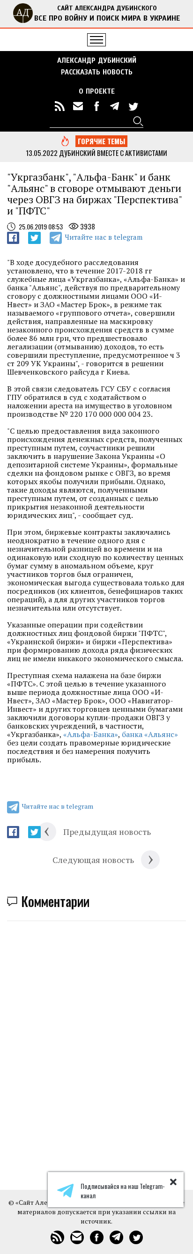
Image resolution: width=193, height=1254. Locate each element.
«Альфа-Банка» (90, 734)
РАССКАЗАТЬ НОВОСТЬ (97, 72)
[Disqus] (96, 1047)
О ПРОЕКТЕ (97, 91)
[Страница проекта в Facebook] (96, 106)
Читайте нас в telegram (103, 237)
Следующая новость (93, 859)
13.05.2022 (42, 153)
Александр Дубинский (96, 60)
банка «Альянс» (150, 734)
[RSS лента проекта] (60, 106)
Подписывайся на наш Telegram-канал (123, 1190)
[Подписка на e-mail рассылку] (78, 106)
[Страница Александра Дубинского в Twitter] (133, 106)
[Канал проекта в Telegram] (115, 106)
